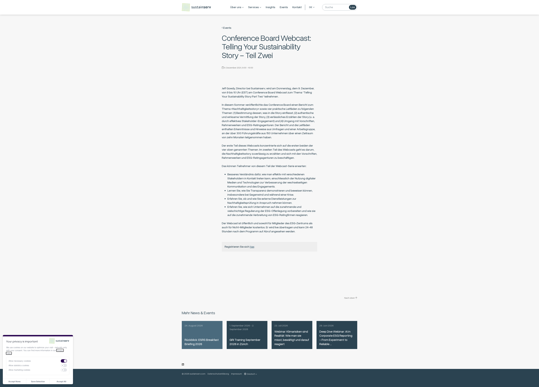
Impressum (236, 373)
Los (352, 7)
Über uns (235, 7)
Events (284, 7)
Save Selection (38, 381)
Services (253, 7)
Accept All (61, 381)
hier (252, 247)
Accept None (14, 381)
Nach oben (349, 298)
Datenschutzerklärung (218, 373)
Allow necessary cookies (20, 361)
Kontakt (297, 7)
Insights (270, 7)
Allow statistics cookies (19, 365)
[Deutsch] (312, 7)
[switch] (64, 361)
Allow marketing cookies (19, 370)
